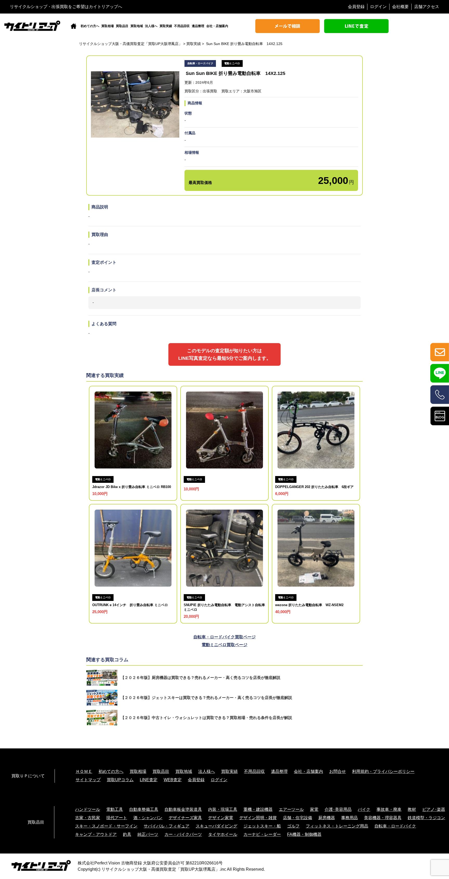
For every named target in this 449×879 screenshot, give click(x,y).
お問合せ (337, 771)
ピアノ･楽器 (433, 809)
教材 (412, 809)
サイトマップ (88, 780)
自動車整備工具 (143, 809)
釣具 (127, 834)
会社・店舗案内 (217, 26)
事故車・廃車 (389, 809)
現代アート (116, 818)
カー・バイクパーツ (183, 834)
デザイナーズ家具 (185, 818)
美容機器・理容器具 (382, 818)
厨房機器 (326, 818)
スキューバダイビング (216, 826)
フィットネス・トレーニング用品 (337, 826)
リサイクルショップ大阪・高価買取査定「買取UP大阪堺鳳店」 (160, 869)
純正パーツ (147, 834)
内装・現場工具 (222, 809)
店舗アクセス (426, 6)
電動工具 (114, 809)
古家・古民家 (87, 818)
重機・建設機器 (258, 809)
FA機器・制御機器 (304, 834)
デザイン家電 (220, 818)
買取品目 (122, 26)
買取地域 (136, 26)
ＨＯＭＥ (84, 771)
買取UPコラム (120, 780)
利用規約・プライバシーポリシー (383, 771)
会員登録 (356, 6)
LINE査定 (148, 780)
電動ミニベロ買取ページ (224, 645)
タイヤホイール (222, 834)
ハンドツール (87, 809)
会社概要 (400, 6)
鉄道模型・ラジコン (426, 818)
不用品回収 (182, 26)
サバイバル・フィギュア (166, 826)
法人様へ (151, 26)
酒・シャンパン (147, 818)
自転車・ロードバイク (395, 826)
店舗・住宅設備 (297, 818)
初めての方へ (90, 26)
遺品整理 (198, 26)
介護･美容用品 (338, 809)
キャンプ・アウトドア (96, 834)
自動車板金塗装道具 (183, 809)
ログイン (378, 6)
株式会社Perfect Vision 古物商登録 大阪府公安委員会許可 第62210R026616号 (150, 863)
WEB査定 (173, 780)
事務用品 (349, 818)
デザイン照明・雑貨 (258, 818)
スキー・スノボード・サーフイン (106, 826)
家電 (314, 809)
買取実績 (166, 26)
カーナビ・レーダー (262, 834)
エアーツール (291, 809)
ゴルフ (293, 826)
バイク (364, 809)
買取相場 (107, 26)
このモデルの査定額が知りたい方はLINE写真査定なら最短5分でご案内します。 (224, 354)
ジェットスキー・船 (262, 826)
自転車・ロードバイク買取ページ (224, 637)
